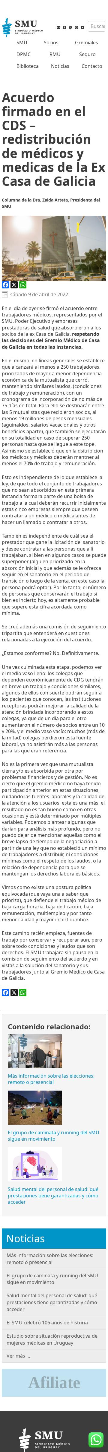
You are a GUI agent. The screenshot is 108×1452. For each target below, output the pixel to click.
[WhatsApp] (22, 284)
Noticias (60, 66)
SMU (21, 42)
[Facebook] (5, 284)
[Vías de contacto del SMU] (58, 28)
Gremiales (86, 42)
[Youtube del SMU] (82, 28)
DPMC (23, 54)
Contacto (92, 66)
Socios (51, 42)
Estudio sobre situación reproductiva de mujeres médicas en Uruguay (52, 1339)
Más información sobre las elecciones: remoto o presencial (51, 1078)
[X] (14, 284)
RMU (55, 54)
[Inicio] (23, 28)
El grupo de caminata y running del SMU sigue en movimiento (53, 1135)
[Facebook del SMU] (64, 28)
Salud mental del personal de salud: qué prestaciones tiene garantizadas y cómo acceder (53, 1196)
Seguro (87, 54)
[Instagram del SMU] (76, 28)
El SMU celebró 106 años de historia (47, 1322)
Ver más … (18, 1355)
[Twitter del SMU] (70, 28)
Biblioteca (27, 66)
